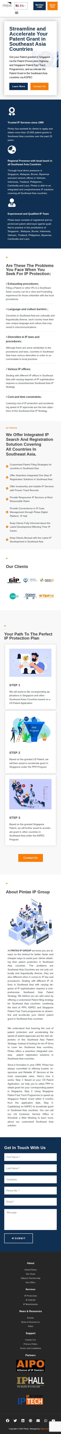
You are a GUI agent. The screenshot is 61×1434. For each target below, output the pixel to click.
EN (21, 5)
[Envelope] (38, 1420)
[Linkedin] (22, 1420)
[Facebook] (7, 1420)
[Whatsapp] (45, 1420)
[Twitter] (15, 1420)
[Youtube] (53, 1420)
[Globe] (30, 1420)
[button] (16, 12)
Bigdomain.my (46, 1429)
